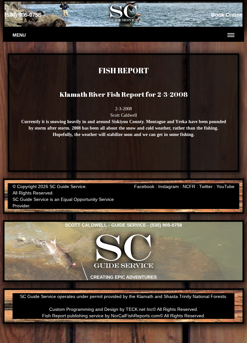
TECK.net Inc (139, 309)
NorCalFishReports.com (135, 315)
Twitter (206, 186)
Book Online (226, 15)
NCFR (189, 186)
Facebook (144, 186)
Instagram (168, 186)
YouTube (225, 186)
